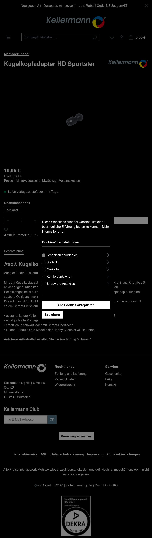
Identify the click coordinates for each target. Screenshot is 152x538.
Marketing (54, 269)
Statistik (52, 262)
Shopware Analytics (61, 283)
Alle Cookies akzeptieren (76, 305)
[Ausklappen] (108, 254)
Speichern (52, 314)
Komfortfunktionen (59, 276)
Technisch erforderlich (62, 255)
